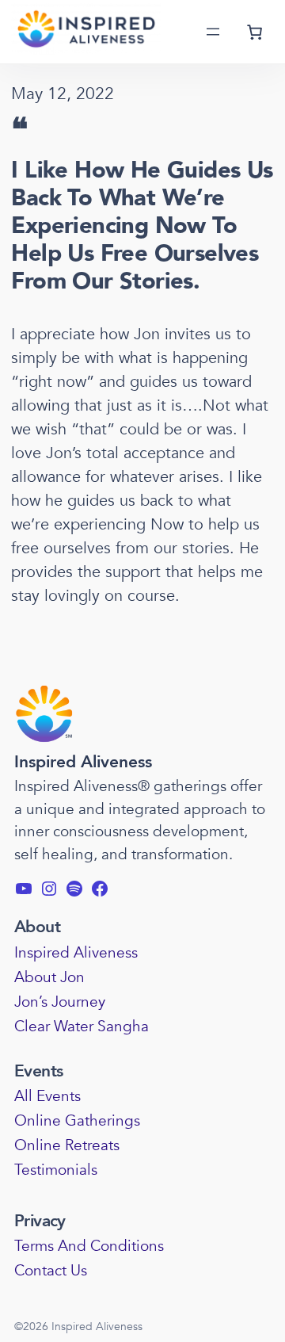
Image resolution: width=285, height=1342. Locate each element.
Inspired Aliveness (83, 762)
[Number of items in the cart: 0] (254, 32)
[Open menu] (212, 31)
